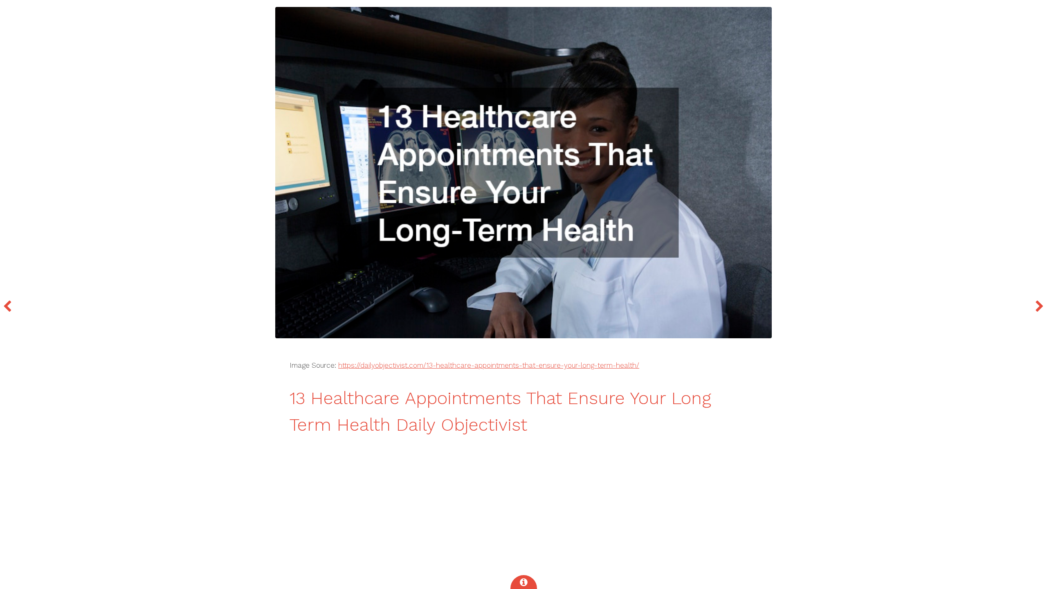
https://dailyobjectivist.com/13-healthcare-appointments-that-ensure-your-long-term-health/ (488, 365)
